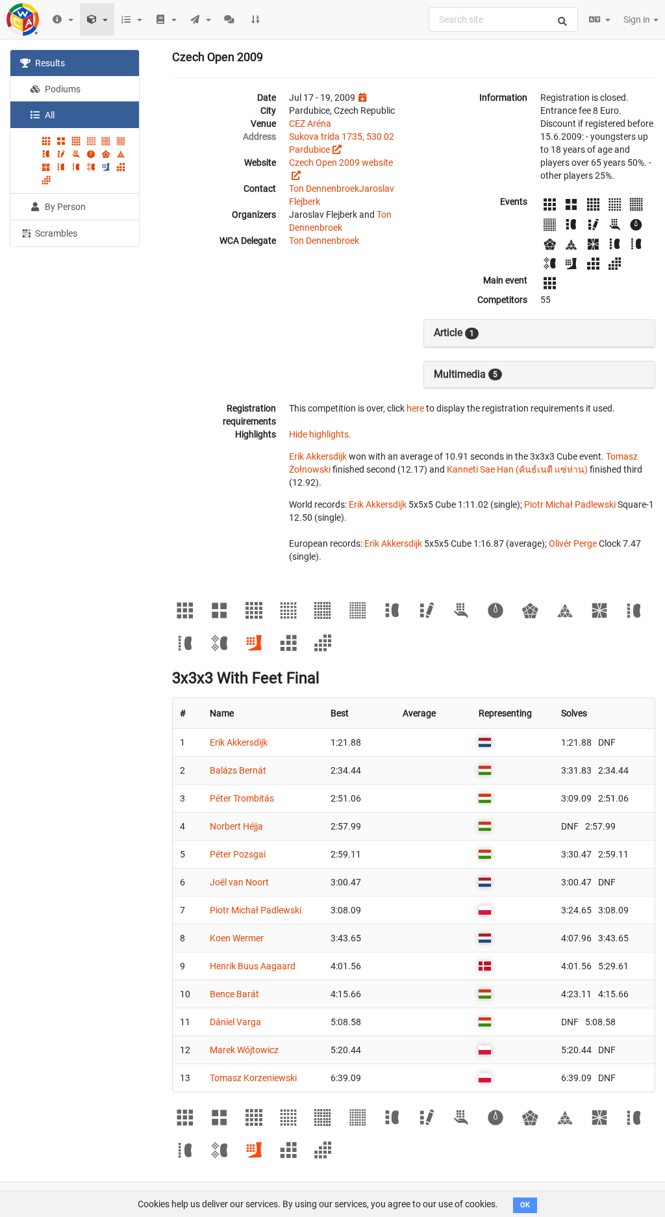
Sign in (637, 19)
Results (49, 63)
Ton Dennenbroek (324, 188)
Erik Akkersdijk (318, 456)
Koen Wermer (237, 938)
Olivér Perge (573, 543)
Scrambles (55, 233)
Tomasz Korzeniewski (253, 1078)
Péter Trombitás (242, 798)
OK (525, 1205)
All (49, 115)
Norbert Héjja (236, 826)
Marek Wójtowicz (244, 1050)
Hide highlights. (320, 434)
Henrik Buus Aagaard (252, 966)
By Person (64, 207)
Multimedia (465, 374)
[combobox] (503, 19)
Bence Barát (234, 994)
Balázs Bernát (238, 770)
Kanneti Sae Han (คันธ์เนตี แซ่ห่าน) (517, 469)
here (415, 408)
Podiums (62, 89)
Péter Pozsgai (238, 854)
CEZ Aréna (310, 123)
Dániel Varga (235, 1022)
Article (454, 332)
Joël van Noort (239, 882)
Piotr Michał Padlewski (570, 504)
